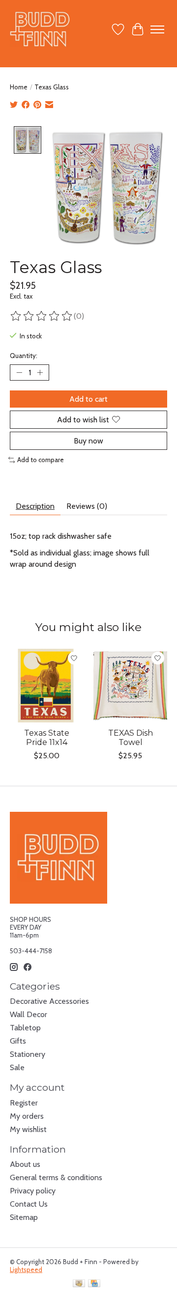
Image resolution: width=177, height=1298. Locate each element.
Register (24, 1102)
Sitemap (24, 1217)
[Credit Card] (94, 1284)
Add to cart (88, 399)
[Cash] (79, 1284)
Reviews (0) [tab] (86, 506)
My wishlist (28, 1129)
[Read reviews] (42, 316)
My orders (27, 1116)
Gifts (18, 1041)
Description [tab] (35, 506)
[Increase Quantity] (39, 372)
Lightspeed (26, 1269)
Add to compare (40, 460)
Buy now (88, 440)
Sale (17, 1067)
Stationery (27, 1054)
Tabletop (25, 1027)
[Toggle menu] (157, 29)
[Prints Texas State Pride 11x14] (47, 685)
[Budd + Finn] (40, 29)
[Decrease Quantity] (19, 372)
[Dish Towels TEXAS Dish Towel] (130, 685)
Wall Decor (28, 1014)
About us (25, 1164)
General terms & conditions (56, 1177)
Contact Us (29, 1204)
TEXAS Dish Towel (130, 737)
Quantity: (23, 355)
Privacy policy (33, 1190)
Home (19, 87)
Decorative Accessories (49, 1001)
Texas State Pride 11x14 (46, 737)
